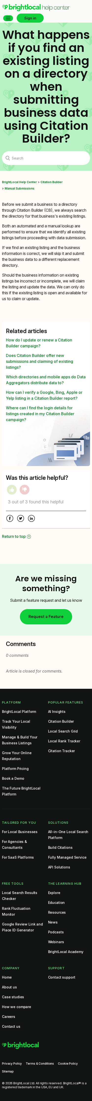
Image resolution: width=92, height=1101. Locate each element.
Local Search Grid (63, 731)
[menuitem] (36, 10)
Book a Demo (13, 778)
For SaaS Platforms (18, 857)
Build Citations (60, 847)
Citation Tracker (61, 751)
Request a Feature (46, 616)
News (53, 922)
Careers (8, 1016)
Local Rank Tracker (64, 741)
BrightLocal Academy (65, 952)
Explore (54, 893)
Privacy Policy (12, 1063)
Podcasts (56, 932)
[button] (8, 18)
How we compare (16, 1007)
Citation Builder (51, 182)
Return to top (14, 536)
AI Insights (57, 711)
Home (7, 977)
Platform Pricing (15, 768)
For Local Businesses (20, 832)
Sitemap (8, 1071)
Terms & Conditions (40, 1063)
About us (9, 987)
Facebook (10, 519)
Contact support (61, 977)
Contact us (11, 1026)
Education (56, 902)
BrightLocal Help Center (19, 182)
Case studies (13, 997)
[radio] (12, 490)
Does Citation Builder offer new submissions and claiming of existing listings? (39, 361)
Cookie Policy (68, 1063)
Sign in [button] (30, 18)
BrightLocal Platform (19, 711)
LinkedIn (31, 519)
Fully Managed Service (67, 857)
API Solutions (59, 867)
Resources (57, 912)
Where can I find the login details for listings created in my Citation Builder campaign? (40, 413)
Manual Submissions (19, 188)
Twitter (21, 519)
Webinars (56, 942)
